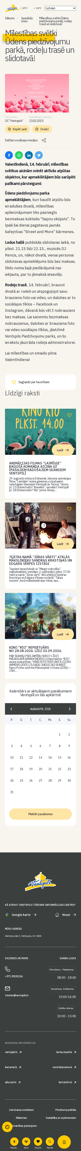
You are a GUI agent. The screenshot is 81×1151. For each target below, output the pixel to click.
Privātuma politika (65, 1110)
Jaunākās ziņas (27, 20)
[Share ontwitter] (39, 155)
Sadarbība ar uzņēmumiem (61, 1118)
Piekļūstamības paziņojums (21, 1126)
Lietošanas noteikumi (21, 1110)
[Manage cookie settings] (7, 1127)
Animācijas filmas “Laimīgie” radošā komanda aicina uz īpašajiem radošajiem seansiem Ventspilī (37, 468)
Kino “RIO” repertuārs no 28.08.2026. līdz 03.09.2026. (35, 649)
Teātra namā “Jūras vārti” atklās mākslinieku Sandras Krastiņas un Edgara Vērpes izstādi (40, 560)
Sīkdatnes (21, 1118)
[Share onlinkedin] (29, 155)
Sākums (10, 18)
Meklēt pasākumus (40, 814)
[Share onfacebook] (9, 155)
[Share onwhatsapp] (19, 155)
